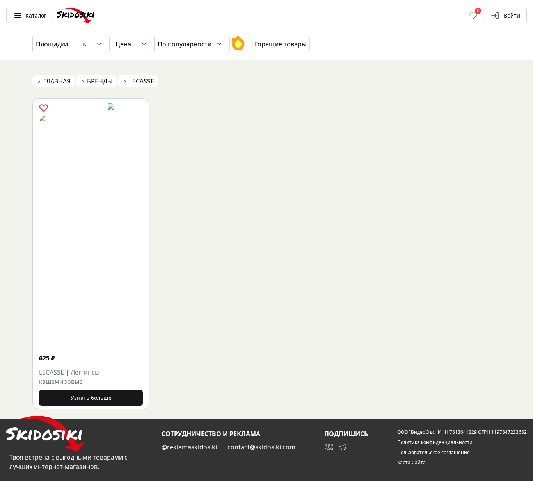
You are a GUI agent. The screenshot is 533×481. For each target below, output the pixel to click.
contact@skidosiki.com (261, 447)
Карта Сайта (411, 463)
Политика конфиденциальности (435, 442)
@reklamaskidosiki (189, 447)
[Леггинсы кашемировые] (136, 232)
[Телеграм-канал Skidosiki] (343, 447)
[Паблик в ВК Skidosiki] (329, 447)
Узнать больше (91, 397)
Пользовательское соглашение (433, 452)
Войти (512, 15)
